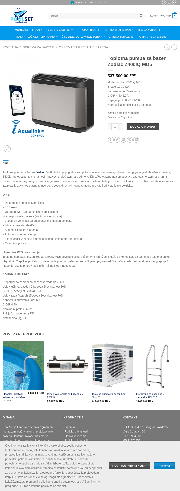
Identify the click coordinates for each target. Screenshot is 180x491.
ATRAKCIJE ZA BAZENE (152, 36)
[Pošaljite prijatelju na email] (123, 140)
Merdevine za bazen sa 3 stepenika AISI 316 (150, 395)
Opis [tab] (5, 163)
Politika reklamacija (77, 440)
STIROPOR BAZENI (88, 29)
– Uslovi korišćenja (74, 436)
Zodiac (40, 172)
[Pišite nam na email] (169, 2)
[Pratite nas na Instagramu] (163, 2)
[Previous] (2, 374)
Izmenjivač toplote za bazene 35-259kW (65, 395)
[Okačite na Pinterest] (130, 140)
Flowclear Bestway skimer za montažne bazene (14, 397)
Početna (10, 47)
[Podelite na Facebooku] (111, 140)
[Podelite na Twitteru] (117, 140)
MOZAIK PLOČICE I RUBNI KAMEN (36, 36)
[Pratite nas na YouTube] (174, 2)
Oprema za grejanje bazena (83, 47)
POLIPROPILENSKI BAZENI (118, 29)
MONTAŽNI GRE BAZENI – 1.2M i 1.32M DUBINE (42, 29)
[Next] (177, 374)
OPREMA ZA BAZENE (120, 36)
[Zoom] (7, 148)
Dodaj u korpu (142, 126)
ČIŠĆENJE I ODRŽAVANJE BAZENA (82, 36)
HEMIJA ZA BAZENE (149, 29)
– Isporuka (69, 427)
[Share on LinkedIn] (136, 140)
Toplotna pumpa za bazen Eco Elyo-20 (109, 395)
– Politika (69, 431)
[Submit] (141, 16)
